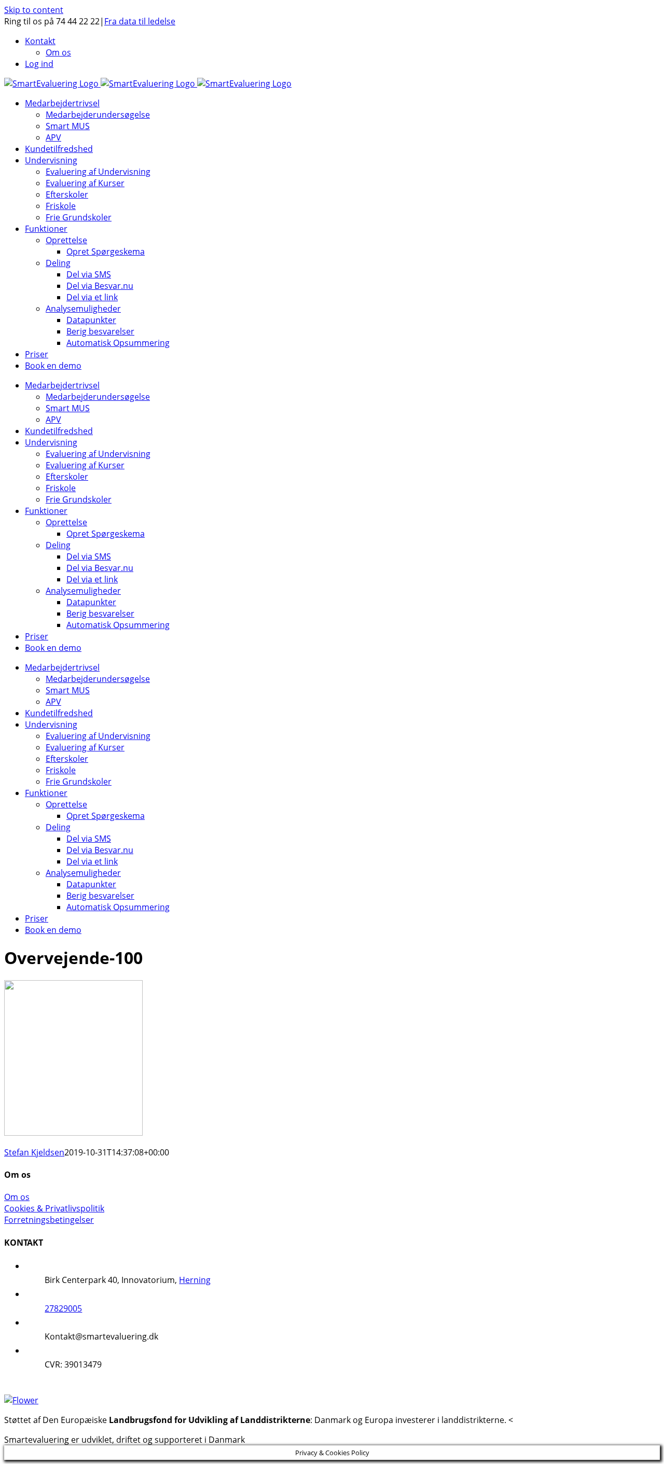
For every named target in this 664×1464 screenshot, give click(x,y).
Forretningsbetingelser (49, 1219)
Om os (17, 1197)
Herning (195, 1280)
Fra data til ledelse (139, 21)
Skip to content (33, 10)
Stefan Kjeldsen (34, 1152)
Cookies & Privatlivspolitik (54, 1208)
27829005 (63, 1308)
